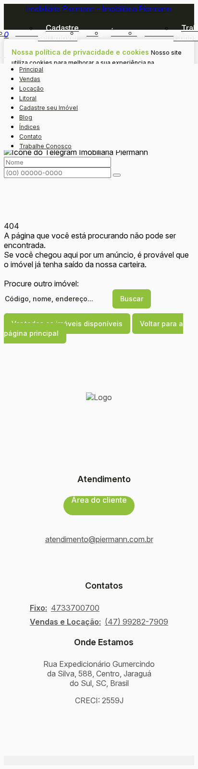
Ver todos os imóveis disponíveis (67, 323)
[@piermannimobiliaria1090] (99, 569)
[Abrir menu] (3, 54)
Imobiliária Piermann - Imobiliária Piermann (98, 8)
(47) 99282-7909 (136, 622)
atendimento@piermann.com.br (99, 539)
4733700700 (75, 608)
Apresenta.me (28, 760)
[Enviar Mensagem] (117, 175)
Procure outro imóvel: (41, 283)
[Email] (99, 576)
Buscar (131, 299)
